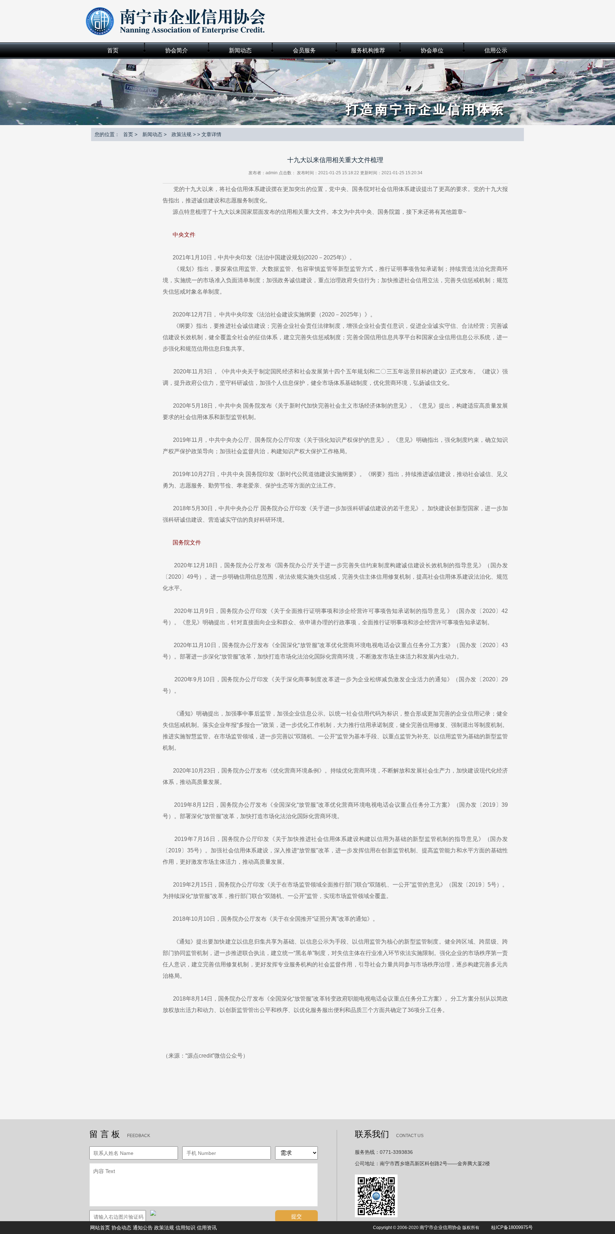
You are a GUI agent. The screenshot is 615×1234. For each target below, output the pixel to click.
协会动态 (121, 1227)
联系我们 (372, 1134)
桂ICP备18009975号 (512, 1227)
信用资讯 (207, 1227)
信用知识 (185, 1227)
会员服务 (304, 50)
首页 (113, 50)
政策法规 (181, 134)
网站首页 (100, 1227)
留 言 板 (104, 1134)
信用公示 (495, 50)
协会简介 (176, 50)
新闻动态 (240, 50)
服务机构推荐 (368, 50)
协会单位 (432, 50)
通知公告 (143, 1227)
